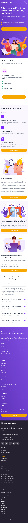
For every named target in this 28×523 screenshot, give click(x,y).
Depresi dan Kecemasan (6, 389)
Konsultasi (3, 450)
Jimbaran (3, 509)
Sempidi (3, 505)
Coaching (3, 405)
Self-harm (3, 370)
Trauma (2, 379)
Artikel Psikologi (4, 468)
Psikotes (3, 456)
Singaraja (3, 497)
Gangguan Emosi (5, 351)
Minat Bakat (3, 363)
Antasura (3, 503)
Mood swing (4, 372)
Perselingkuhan (4, 382)
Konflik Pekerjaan (5, 386)
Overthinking (4, 368)
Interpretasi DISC (5, 470)
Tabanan (3, 513)
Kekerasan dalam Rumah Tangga (8, 384)
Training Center (4, 458)
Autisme (3, 349)
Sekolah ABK (4, 460)
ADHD (2, 346)
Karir (2, 466)
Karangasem (4, 507)
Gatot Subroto (4, 501)
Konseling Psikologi (5, 452)
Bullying (3, 365)
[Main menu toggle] (25, 2)
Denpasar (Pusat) (5, 495)
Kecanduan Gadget (5, 353)
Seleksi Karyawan (5, 401)
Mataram (3, 511)
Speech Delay (4, 356)
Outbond (3, 396)
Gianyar (3, 499)
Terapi (2, 454)
